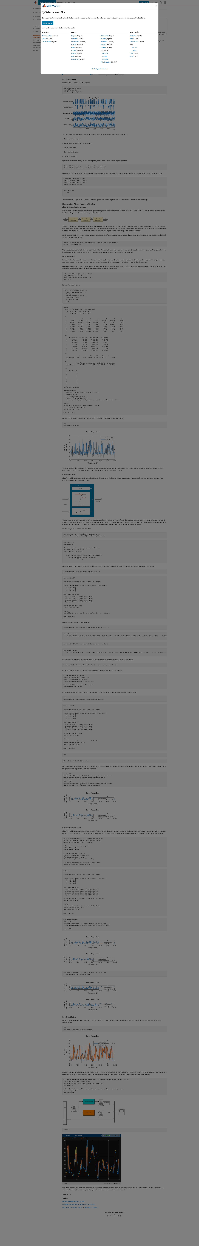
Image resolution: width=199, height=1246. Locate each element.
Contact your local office (99, 69)
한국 (131, 56)
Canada (44, 39)
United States (46, 41)
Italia (73, 56)
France (73, 50)
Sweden (103, 47)
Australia (133, 36)
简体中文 (135, 47)
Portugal (103, 44)
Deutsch (105, 53)
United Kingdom (106, 62)
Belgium (73, 36)
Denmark (74, 39)
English (104, 56)
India (131, 39)
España (73, 44)
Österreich (104, 41)
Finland (73, 47)
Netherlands (105, 36)
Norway (103, 39)
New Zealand (134, 41)
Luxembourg (75, 59)
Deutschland (75, 41)
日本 (131, 53)
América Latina (47, 36)
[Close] (156, 5)
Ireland (73, 53)
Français (105, 59)
